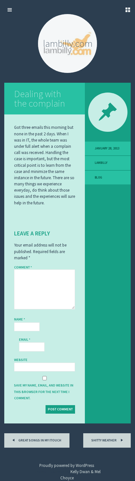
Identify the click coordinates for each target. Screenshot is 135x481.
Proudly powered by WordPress (66, 465)
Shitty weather (104, 440)
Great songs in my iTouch (39, 440)
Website (21, 360)
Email (24, 339)
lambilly (101, 163)
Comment (23, 267)
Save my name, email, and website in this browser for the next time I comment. (43, 391)
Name (19, 319)
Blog (98, 178)
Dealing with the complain (39, 98)
